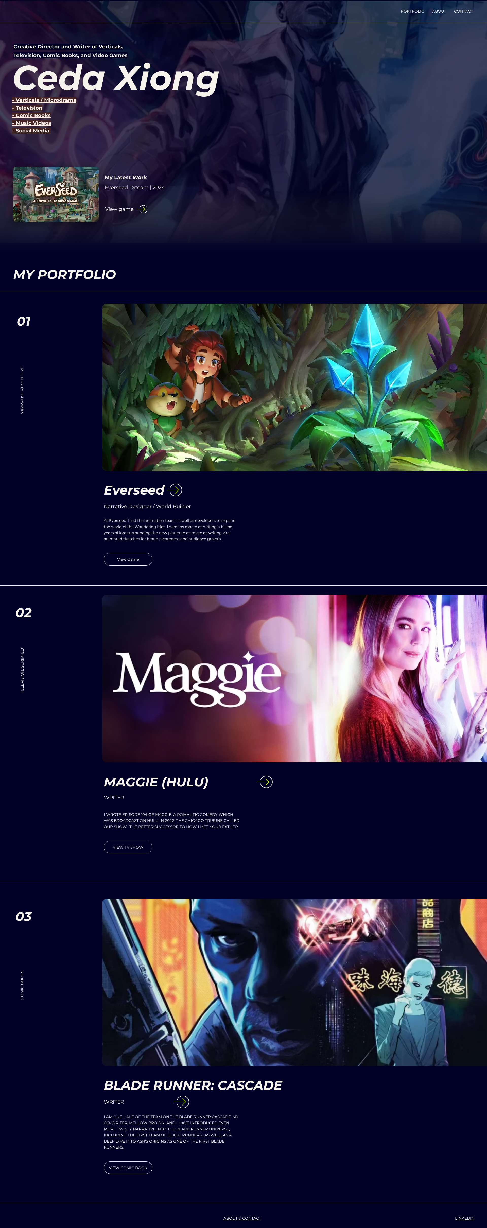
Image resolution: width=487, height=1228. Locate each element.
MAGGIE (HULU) (156, 782)
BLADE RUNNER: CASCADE (193, 1085)
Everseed (134, 490)
